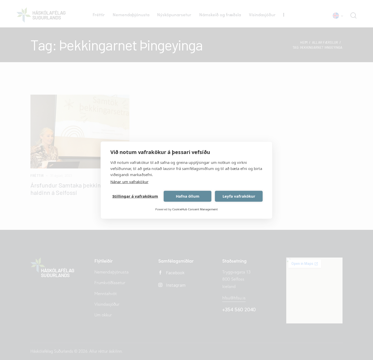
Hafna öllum (187, 196)
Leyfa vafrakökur (239, 196)
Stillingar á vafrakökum (135, 196)
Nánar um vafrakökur (129, 181)
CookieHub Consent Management (195, 209)
